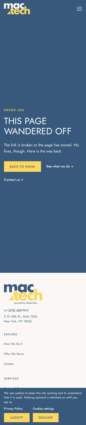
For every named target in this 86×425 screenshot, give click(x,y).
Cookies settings (43, 408)
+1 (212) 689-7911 (16, 310)
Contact (9, 364)
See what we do (58, 166)
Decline (46, 417)
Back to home (22, 166)
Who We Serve (14, 354)
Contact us (12, 179)
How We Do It (13, 344)
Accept (16, 417)
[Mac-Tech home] (17, 8)
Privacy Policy (13, 408)
